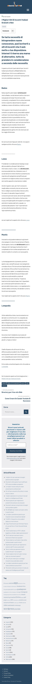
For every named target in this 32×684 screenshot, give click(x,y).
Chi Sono (6, 669)
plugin (5, 600)
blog (24, 583)
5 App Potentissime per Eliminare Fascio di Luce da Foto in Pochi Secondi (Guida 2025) (17, 526)
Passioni (8, 645)
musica (12, 597)
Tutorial (8, 652)
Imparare (8, 633)
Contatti (6, 671)
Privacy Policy (7, 673)
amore (3, 383)
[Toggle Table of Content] (12, 30)
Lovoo (28, 220)
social (21, 600)
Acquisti (8, 622)
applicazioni (20, 583)
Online (18, 597)
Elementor (14, 586)
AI (4, 583)
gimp (9, 589)
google (15, 589)
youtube (17, 609)
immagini (18, 592)
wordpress (9, 608)
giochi (12, 589)
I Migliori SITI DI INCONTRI (13, 383)
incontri (23, 383)
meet (27, 383)
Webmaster (9, 659)
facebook (20, 586)
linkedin (23, 594)
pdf (25, 597)
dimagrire (9, 586)
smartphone (16, 600)
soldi (15, 602)
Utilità (7, 657)
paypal (22, 597)
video (6, 605)
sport (17, 602)
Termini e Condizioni (8, 675)
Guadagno (14, 592)
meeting (4, 385)
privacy (8, 600)
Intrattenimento (10, 638)
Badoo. (19, 144)
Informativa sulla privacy (13, 458)
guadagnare (21, 589)
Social (4, 26)
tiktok (20, 602)
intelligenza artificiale (8, 594)
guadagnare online (8, 592)
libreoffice (19, 594)
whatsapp (18, 605)
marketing (7, 597)
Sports (7, 650)
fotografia (6, 589)
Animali (8, 624)
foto (24, 586)
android (11, 583)
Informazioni (9, 636)
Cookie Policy (7, 677)
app (16, 582)
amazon (7, 583)
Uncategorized (10, 654)
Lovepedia (5, 366)
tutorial (24, 602)
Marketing (8, 640)
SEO (12, 600)
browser (5, 586)
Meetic (28, 296)
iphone (14, 594)
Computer (8, 629)
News (7, 643)
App (7, 627)
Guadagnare (9, 631)
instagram (24, 592)
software (11, 602)
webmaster (11, 605)
